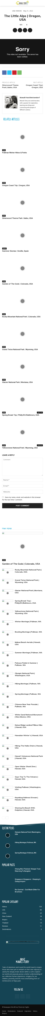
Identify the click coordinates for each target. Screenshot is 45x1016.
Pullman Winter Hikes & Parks (14, 153)
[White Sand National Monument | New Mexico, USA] (7, 717)
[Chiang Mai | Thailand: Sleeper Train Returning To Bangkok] (7, 872)
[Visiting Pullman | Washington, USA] (7, 790)
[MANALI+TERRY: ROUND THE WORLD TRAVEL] (22, 3)
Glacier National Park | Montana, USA (17, 382)
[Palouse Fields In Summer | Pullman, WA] (7, 665)
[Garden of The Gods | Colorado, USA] (22, 268)
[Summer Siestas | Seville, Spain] (22, 235)
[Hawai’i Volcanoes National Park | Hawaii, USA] (7, 759)
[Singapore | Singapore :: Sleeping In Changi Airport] (7, 882)
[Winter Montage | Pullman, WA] (7, 624)
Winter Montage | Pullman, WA (28, 621)
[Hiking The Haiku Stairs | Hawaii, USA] (7, 748)
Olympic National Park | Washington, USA (25, 674)
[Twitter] (20, 30)
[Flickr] (22, 996)
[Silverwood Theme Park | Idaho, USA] (22, 203)
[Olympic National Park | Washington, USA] (7, 676)
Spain (4, 248)
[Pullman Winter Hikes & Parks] (22, 137)
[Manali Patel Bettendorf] (11, 103)
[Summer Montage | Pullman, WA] (7, 655)
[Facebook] (15, 30)
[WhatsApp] (30, 30)
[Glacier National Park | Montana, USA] (22, 367)
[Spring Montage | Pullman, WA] (7, 696)
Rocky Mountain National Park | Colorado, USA (21, 317)
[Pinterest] (25, 30)
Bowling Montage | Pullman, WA (28, 632)
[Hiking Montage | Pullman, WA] (7, 686)
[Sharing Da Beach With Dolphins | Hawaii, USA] (7, 810)
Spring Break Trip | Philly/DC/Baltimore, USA (20, 415)
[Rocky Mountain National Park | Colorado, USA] (22, 301)
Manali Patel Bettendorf (30, 97)
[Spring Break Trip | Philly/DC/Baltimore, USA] (22, 399)
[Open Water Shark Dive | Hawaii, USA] (7, 769)
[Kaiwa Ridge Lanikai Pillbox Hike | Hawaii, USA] (7, 728)
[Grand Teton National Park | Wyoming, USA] (22, 334)
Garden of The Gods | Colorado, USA (17, 284)
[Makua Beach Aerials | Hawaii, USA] (7, 645)
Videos (19, 11)
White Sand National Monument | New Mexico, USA (28, 716)
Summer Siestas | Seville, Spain (15, 251)
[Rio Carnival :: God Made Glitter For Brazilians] (7, 893)
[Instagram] (28, 996)
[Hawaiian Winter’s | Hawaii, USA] (7, 738)
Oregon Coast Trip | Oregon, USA (34, 86)
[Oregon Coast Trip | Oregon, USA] (22, 170)
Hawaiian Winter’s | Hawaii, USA (29, 735)
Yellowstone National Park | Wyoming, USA (20, 448)
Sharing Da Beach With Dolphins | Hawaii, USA (25, 809)
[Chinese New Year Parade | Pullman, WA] (7, 707)
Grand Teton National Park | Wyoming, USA (20, 349)
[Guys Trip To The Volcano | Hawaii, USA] (7, 779)
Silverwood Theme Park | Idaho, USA (10, 86)
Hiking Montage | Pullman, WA (27, 684)
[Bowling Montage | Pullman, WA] (7, 634)
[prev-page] (3, 817)
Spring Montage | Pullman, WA (28, 694)
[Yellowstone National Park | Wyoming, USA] (22, 432)
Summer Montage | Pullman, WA (28, 652)
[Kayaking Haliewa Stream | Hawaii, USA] (7, 800)
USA (13, 11)
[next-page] (7, 817)
